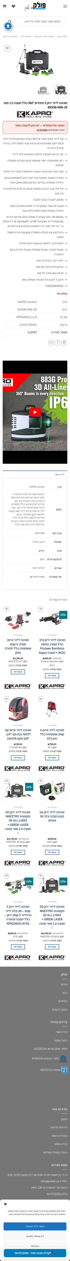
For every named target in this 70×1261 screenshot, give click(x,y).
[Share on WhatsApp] (64, 343)
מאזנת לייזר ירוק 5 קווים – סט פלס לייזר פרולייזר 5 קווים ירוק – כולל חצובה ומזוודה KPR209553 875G (18, 914)
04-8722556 (42, 129)
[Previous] (61, 63)
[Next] (6, 63)
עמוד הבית (62, 36)
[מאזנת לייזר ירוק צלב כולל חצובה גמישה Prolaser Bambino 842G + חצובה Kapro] (52, 618)
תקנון (64, 1119)
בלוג (65, 993)
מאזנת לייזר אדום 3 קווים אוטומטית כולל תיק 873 (52, 734)
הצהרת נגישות (59, 1136)
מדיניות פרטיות (58, 1127)
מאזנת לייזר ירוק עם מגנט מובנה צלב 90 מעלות (52, 816)
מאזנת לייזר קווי (10, 36)
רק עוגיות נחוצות (35, 1236)
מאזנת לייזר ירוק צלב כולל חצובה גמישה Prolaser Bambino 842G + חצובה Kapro (52, 646)
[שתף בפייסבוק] (57, 343)
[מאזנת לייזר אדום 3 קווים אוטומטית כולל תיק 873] (52, 708)
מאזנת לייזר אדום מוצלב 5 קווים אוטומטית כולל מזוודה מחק (18, 646)
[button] (5, 1204)
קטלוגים (63, 1001)
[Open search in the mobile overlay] (35, 21)
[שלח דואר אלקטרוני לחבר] (51, 343)
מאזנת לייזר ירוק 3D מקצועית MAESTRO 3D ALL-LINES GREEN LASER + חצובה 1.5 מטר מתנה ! (52, 917)
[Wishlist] (13, 6)
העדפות (35, 1246)
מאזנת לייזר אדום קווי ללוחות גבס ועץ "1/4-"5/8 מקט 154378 (18, 734)
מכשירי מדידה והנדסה (44, 36)
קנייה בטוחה (60, 1144)
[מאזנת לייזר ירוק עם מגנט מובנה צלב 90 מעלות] (52, 791)
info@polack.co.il (50, 1181)
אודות (64, 984)
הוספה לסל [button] (52, 675)
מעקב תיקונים (59, 1009)
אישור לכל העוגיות (35, 1226)
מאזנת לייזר (26, 36)
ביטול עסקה (60, 1040)
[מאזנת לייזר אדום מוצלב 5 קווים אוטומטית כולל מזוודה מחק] (18, 618)
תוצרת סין (40, 533)
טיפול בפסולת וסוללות (55, 1152)
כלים (42, 559)
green (42, 550)
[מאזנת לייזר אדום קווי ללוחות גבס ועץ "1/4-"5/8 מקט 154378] (18, 708)
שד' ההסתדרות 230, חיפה (45, 1187)
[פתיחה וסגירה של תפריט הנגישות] (8, 26)
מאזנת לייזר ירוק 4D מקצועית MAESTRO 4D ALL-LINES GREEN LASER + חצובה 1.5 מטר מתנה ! (18, 822)
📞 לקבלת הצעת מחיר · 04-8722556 (35, 1253)
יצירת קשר (61, 1032)
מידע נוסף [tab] (59, 474)
